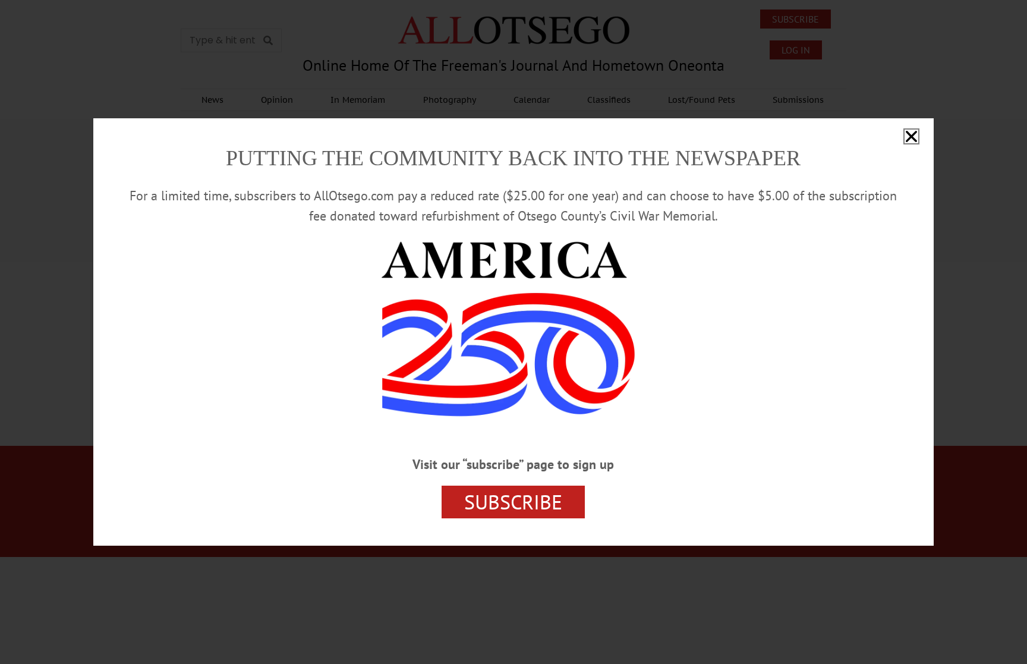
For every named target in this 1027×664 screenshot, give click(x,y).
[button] (911, 136)
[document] (513, 332)
